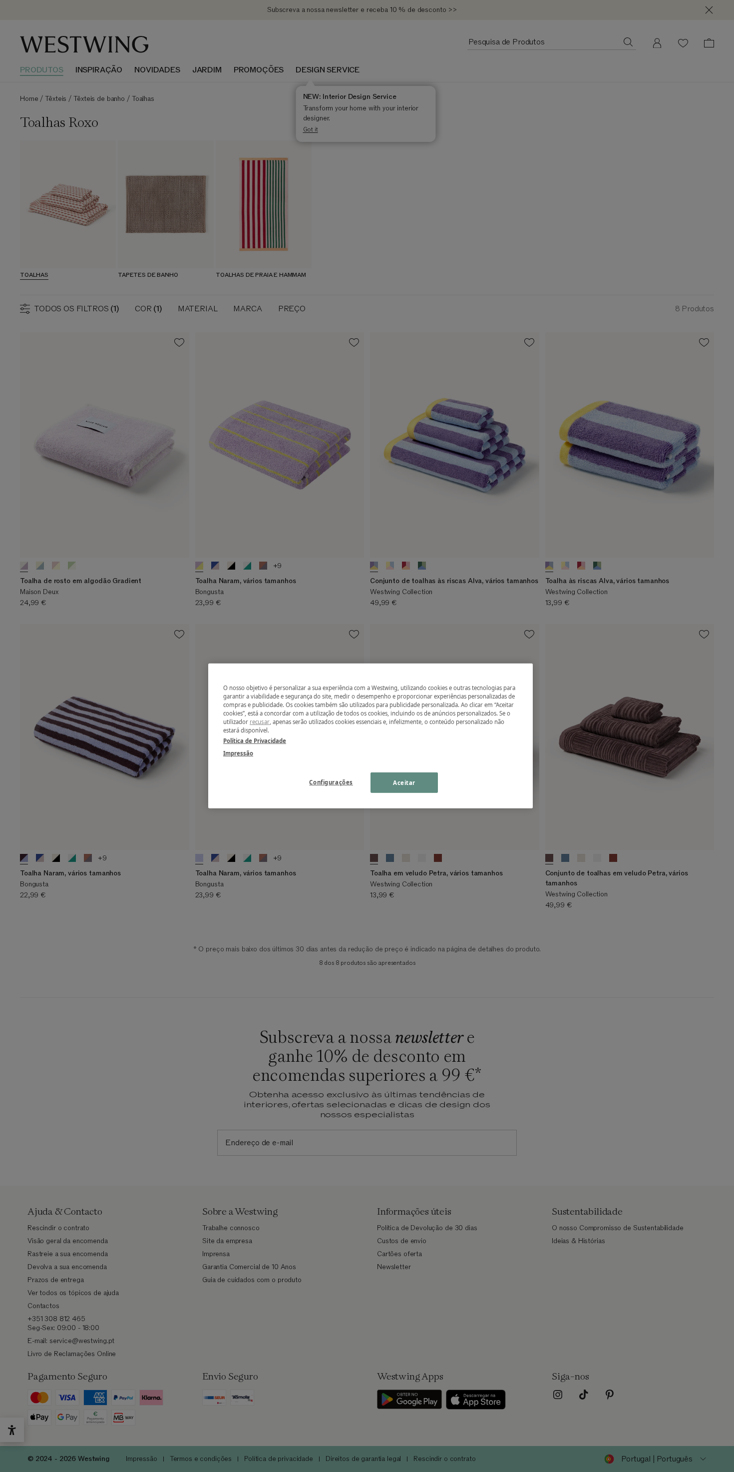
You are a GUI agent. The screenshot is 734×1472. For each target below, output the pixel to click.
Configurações (331, 781)
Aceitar (404, 782)
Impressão (238, 753)
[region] (370, 736)
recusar (260, 722)
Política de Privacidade (254, 740)
